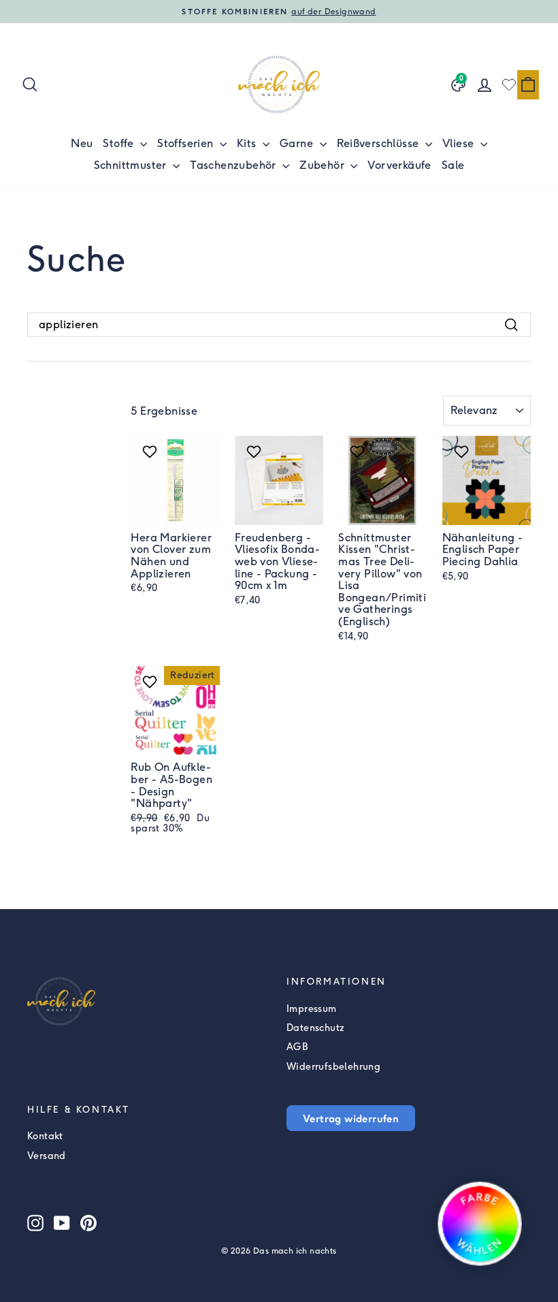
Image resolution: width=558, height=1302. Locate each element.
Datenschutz (315, 1028)
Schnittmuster (132, 165)
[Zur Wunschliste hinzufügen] (151, 451)
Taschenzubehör (234, 165)
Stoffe (120, 143)
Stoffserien (186, 143)
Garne (298, 143)
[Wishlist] (509, 84)
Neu (82, 143)
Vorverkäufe (399, 165)
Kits (248, 143)
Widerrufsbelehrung (333, 1067)
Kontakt (45, 1136)
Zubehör (323, 165)
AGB (297, 1047)
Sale (453, 165)
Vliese (459, 143)
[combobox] (279, 325)
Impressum (311, 1009)
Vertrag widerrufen (351, 1118)
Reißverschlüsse (379, 143)
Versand (46, 1156)
